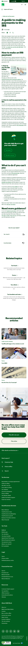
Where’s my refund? (6, 544)
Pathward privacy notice (8, 560)
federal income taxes (11, 211)
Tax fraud (14, 265)
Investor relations (6, 619)
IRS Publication (20, 125)
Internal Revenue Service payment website (11, 79)
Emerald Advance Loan (7, 576)
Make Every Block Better (8, 609)
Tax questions (5, 591)
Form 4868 (14, 186)
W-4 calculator (5, 546)
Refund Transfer (6, 574)
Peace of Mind (5, 493)
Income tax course (6, 615)
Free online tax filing (7, 487)
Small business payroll (7, 515)
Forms (14, 275)
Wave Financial (5, 519)
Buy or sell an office (6, 613)
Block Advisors (5, 509)
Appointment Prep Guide (8, 538)
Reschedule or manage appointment (11, 481)
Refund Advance (6, 578)
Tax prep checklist (6, 536)
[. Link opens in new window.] (6, 643)
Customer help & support (8, 589)
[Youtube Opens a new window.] (14, 631)
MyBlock (4, 530)
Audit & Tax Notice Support (8, 497)
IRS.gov (22, 119)
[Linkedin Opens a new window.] (18, 631)
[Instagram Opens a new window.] (10, 631)
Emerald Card (5, 572)
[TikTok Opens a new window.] (3, 631)
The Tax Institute (6, 621)
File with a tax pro (10, 155)
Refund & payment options (8, 540)
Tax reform (14, 285)
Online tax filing (5, 483)
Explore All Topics (8, 9)
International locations (7, 595)
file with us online (6, 215)
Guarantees (4, 623)
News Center (5, 617)
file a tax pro (13, 215)
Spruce (3, 570)
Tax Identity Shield (6, 495)
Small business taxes (7, 511)
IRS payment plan (15, 173)
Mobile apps (5, 532)
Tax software (5, 489)
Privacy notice (5, 558)
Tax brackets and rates (14, 294)
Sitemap (4, 597)
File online (8, 150)
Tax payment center (6, 542)
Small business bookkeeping (9, 513)
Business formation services (8, 517)
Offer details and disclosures (9, 450)
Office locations (5, 593)
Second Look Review (7, 491)
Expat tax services (6, 499)
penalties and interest (6, 182)
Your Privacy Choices (16, 643)
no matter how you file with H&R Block (14, 47)
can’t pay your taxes (11, 204)
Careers (3, 611)
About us (4, 607)
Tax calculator (5, 534)
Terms (3, 556)
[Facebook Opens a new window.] (7, 631)
